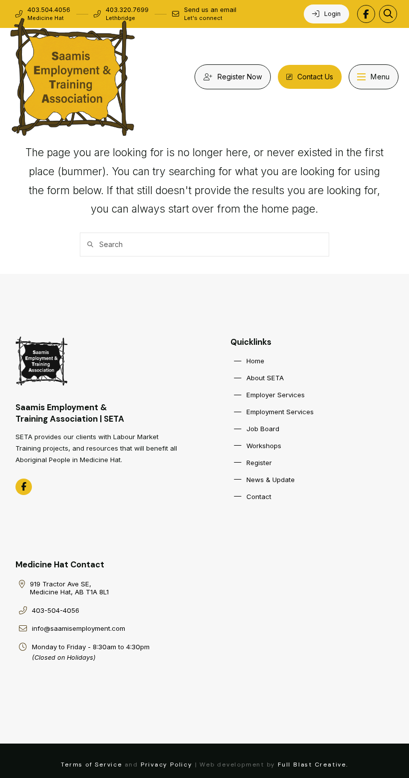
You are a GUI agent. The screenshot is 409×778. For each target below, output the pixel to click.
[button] (388, 14)
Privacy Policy (167, 765)
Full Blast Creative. (313, 765)
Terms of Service (91, 765)
